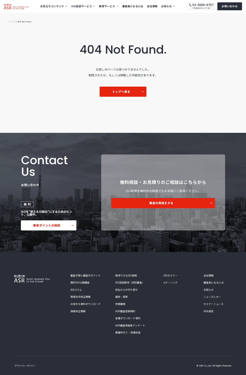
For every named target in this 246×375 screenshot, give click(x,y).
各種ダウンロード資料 (127, 318)
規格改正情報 (78, 311)
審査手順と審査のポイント (85, 275)
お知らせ (208, 289)
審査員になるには (133, 6)
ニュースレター (212, 296)
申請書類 (120, 304)
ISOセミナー (171, 275)
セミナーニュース (213, 304)
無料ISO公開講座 (80, 282)
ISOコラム (76, 289)
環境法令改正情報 (80, 296)
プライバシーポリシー (25, 365)
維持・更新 (121, 296)
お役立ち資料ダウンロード (85, 304)
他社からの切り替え (126, 289)
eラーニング (171, 282)
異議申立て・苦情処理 (127, 332)
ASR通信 (208, 311)
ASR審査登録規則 (125, 311)
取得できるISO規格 (126, 275)
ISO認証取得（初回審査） (129, 282)
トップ (11, 21)
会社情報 (152, 6)
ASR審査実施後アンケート (130, 325)
